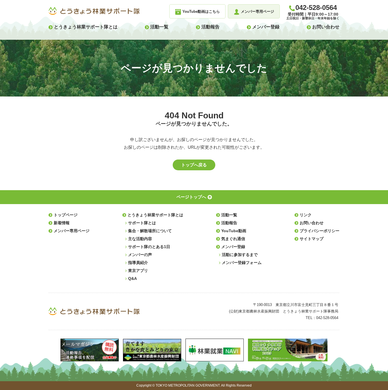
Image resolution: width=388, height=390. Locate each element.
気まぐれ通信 (233, 238)
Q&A (132, 278)
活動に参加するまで (240, 254)
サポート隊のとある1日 (149, 246)
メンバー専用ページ (71, 230)
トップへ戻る (194, 164)
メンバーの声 (140, 254)
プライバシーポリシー (319, 230)
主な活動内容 (140, 238)
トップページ (66, 215)
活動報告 (210, 26)
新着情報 (62, 223)
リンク (306, 215)
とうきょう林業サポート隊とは (86, 26)
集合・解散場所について (150, 230)
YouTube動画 (233, 230)
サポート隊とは (142, 223)
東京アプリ (138, 270)
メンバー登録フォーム (242, 262)
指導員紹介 (138, 262)
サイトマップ (312, 238)
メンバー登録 (265, 26)
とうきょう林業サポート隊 (94, 11)
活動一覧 (159, 26)
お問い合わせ (325, 26)
